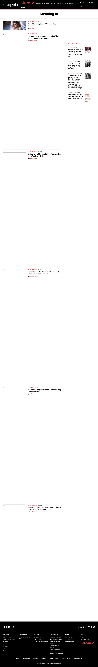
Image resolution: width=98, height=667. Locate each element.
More (83, 634)
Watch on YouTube (85, 639)
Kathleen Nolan (33, 40)
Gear (4, 648)
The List (70, 61)
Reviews (5, 650)
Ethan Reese (32, 511)
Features (38, 3)
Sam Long (31, 28)
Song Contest (37, 637)
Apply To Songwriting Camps (55, 642)
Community (60, 3)
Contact (35, 658)
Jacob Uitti (31, 394)
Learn (71, 3)
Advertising (26, 658)
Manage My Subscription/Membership (56, 652)
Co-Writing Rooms (69, 641)
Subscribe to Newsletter (56, 639)
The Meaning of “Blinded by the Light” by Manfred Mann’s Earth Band (43, 37)
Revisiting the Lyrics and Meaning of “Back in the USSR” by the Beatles (44, 508)
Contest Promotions (39, 644)
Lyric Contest (37, 639)
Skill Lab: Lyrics (69, 639)
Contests (53, 3)
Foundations (68, 637)
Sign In (43, 658)
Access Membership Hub (56, 649)
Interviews (5, 641)
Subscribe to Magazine (55, 637)
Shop (66, 3)
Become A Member (54, 658)
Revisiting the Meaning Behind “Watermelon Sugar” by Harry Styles (44, 155)
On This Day (71, 73)
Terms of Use (66, 658)
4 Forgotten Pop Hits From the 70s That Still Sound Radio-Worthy (75, 96)
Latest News (46, 3)
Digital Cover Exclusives (9, 639)
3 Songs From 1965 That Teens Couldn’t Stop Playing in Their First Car (75, 65)
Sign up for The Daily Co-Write (25, 637)
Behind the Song (7, 637)
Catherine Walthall (33, 276)
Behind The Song (32, 21)
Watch (23, 7)
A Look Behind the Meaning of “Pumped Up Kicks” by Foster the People (44, 273)
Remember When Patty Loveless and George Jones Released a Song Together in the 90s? (75, 53)
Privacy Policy (78, 658)
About (17, 658)
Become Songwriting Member (55, 646)
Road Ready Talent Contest (41, 641)
